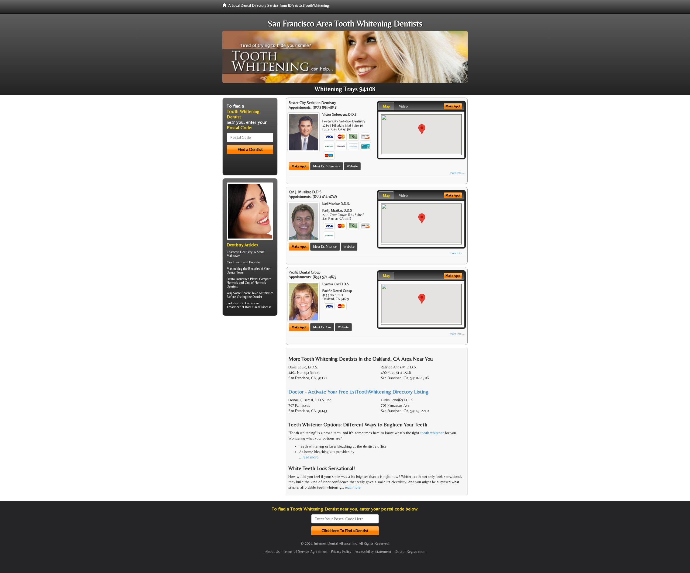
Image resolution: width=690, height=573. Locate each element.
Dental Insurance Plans (242, 279)
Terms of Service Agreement (305, 551)
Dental (231, 272)
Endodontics (235, 303)
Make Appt (299, 166)
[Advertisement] (250, 361)
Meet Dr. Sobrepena (326, 166)
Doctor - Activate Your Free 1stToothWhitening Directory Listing (358, 391)
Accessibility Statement (373, 551)
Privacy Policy (341, 551)
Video (403, 106)
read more (310, 457)
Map (386, 106)
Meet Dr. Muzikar (325, 246)
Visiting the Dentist (249, 297)
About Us (272, 551)
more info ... (457, 172)
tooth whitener (432, 433)
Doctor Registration (410, 551)
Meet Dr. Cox (322, 327)
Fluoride (254, 262)
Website (352, 166)
